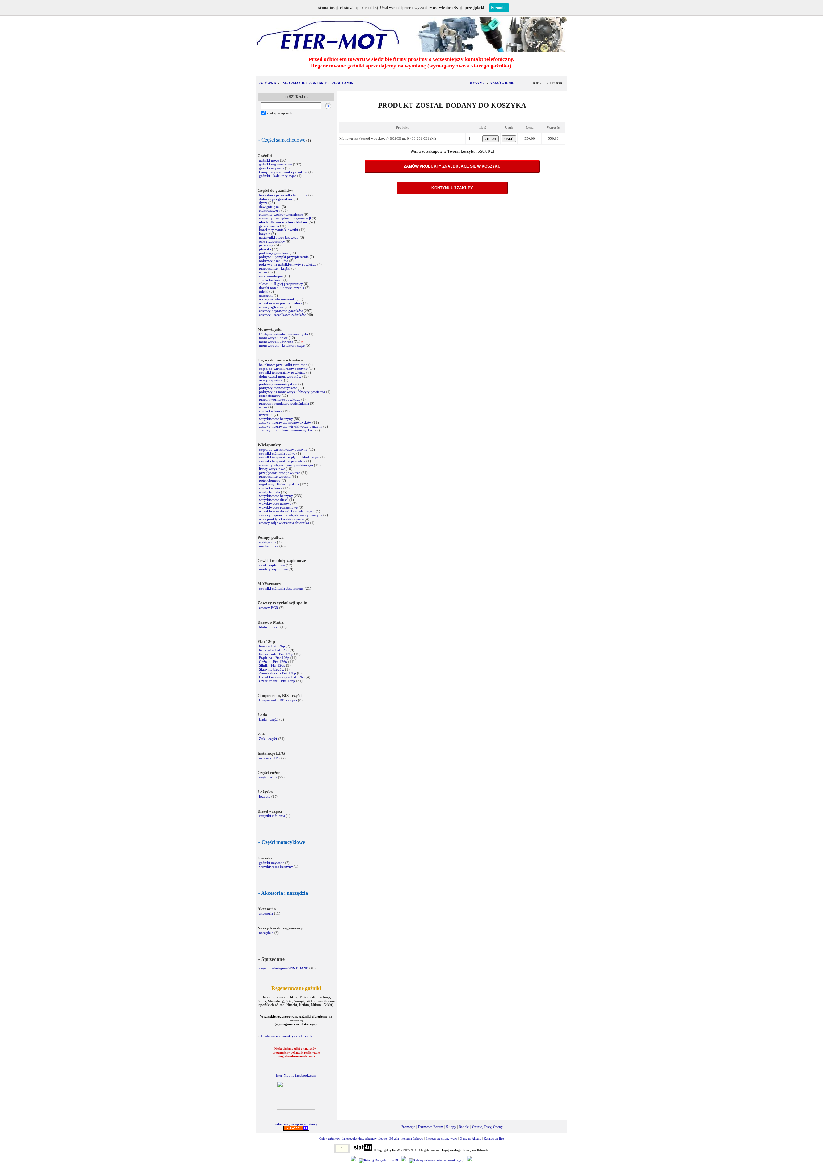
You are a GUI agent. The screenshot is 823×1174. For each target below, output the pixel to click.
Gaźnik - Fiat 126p (273, 661)
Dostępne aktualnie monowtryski (283, 334)
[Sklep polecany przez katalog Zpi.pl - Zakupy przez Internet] (403, 1160)
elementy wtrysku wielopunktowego (286, 465)
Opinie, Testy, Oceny (487, 1127)
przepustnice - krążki (274, 268)
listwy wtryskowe (272, 469)
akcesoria (266, 913)
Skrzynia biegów (271, 669)
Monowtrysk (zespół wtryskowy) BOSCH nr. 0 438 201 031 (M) (387, 138)
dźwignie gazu (270, 207)
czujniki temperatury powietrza (282, 372)
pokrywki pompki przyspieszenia (284, 257)
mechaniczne (268, 546)
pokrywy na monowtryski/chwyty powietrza (292, 392)
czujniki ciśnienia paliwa (277, 453)
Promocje (408, 1127)
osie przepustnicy (272, 241)
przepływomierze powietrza (279, 399)
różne (263, 272)
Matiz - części (269, 627)
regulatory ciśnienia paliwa (279, 484)
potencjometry (270, 395)
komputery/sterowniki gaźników (283, 172)
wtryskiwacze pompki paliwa (280, 303)
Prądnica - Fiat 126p (274, 658)
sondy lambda (269, 492)
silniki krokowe (270, 280)
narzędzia (266, 933)
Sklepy (451, 1127)
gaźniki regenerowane (275, 164)
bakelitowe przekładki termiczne (283, 195)
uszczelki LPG (269, 758)
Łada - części (268, 719)
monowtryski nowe (273, 338)
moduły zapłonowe (273, 569)
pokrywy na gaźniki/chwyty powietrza (287, 264)
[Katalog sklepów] (436, 1160)
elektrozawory (269, 210)
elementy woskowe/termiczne (281, 214)
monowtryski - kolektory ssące (282, 345)
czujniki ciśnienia (272, 816)
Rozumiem (499, 7)
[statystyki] (362, 1150)
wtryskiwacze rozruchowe (278, 507)
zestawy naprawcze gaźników (281, 311)
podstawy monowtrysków (278, 384)
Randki (464, 1127)
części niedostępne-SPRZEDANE (283, 968)
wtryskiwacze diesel (273, 500)
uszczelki (266, 295)
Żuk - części (268, 739)
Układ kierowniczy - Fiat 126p (282, 677)
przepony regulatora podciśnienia (284, 403)
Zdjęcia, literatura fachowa (406, 1138)
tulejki (263, 291)
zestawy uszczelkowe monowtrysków (286, 430)
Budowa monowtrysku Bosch (286, 1036)
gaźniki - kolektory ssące (277, 176)
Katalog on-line (494, 1138)
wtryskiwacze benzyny (276, 419)
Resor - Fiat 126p (272, 646)
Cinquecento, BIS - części (278, 700)
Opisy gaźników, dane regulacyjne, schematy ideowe (353, 1138)
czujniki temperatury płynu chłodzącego (289, 457)
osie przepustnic (271, 380)
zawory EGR (268, 607)
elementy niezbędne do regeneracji (285, 218)
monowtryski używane (276, 341)
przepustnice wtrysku (275, 476)
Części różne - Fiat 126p (277, 681)
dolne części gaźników (276, 199)
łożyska (264, 234)
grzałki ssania (269, 226)
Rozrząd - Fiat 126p (274, 650)
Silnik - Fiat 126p (272, 665)
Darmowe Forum (430, 1127)
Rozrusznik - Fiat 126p (276, 654)
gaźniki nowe (269, 160)
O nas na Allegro (470, 1138)
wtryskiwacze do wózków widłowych (287, 511)
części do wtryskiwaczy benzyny (283, 368)
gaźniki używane (271, 168)
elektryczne (267, 542)
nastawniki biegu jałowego (279, 237)
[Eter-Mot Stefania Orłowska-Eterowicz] (296, 1108)
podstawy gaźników (274, 253)
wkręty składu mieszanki (277, 299)
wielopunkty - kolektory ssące (281, 519)
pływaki (265, 249)
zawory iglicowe (271, 307)
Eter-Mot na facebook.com (296, 1075)
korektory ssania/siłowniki (279, 230)
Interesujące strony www (441, 1138)
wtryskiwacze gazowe (275, 503)
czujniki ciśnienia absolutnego (281, 588)
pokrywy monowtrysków (278, 388)
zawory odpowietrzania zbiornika (284, 523)
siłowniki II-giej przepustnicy (281, 284)
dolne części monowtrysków (280, 376)
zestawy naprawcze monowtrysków (285, 422)
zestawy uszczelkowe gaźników (283, 314)
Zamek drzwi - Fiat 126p (277, 673)
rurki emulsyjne (271, 276)
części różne (268, 777)
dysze (263, 203)
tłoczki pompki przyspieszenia (281, 287)
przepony (266, 245)
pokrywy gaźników (273, 260)
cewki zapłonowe (272, 565)
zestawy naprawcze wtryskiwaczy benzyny (291, 426)
